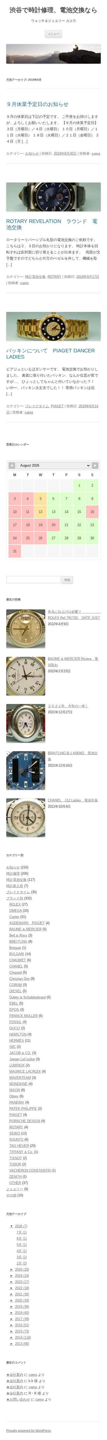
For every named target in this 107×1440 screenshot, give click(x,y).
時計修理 (13, 873)
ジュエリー (14, 1189)
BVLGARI (16, 954)
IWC (12, 1047)
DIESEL (15, 991)
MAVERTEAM (20, 1078)
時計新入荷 (14, 886)
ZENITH (15, 1177)
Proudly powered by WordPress (28, 1431)
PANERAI (16, 1102)
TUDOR (15, 1164)
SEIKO (14, 1133)
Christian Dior (19, 979)
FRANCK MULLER (23, 1016)
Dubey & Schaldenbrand (27, 997)
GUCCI (14, 1028)
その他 (11, 1195)
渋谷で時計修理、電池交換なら (54, 9)
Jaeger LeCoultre (22, 1059)
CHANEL (16, 966)
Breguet (15, 948)
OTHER (15, 1183)
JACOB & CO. (20, 1053)
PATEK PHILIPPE (23, 1109)
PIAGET (57, 406)
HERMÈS (16, 1040)
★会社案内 (14, 1375)
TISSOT (15, 1158)
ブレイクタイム (37, 406)
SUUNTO (16, 1139)
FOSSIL (15, 1022)
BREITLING (18, 942)
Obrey (13, 1096)
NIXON (14, 1090)
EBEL (13, 1003)
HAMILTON (17, 1034)
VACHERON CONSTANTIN (30, 1170)
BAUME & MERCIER (25, 929)
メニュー (53, 33)
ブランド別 (14, 898)
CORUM (15, 985)
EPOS (14, 1010)
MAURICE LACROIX (25, 1071)
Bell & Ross (18, 935)
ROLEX (15, 904)
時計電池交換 (35, 277)
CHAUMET (17, 960)
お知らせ (32, 153)
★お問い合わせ (18, 1399)
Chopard (15, 972)
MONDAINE (18, 1084)
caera (96, 153)
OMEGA (15, 911)
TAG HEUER (19, 1146)
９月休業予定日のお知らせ (37, 104)
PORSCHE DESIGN (24, 1121)
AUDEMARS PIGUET (27, 923)
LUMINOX (17, 1065)
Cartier (14, 917)
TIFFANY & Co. (21, 1152)
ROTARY (54, 277)
